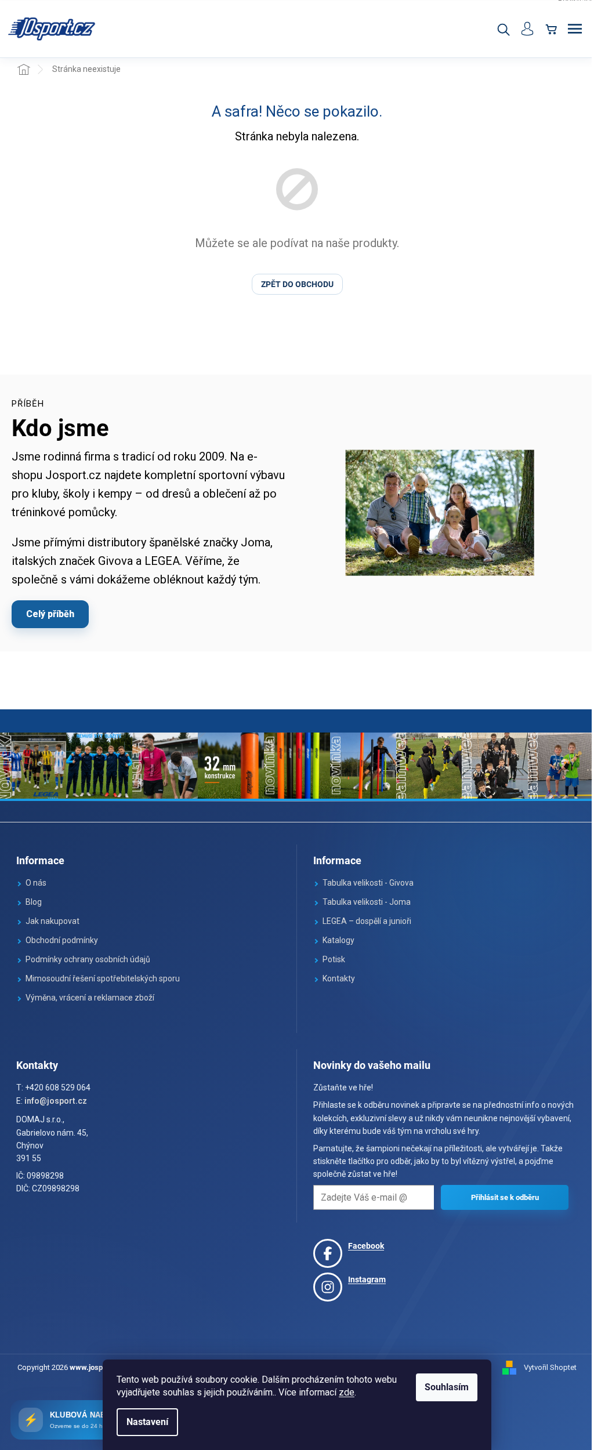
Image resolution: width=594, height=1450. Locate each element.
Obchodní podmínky (62, 940)
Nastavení (147, 1421)
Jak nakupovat (52, 921)
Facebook (366, 1245)
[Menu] (575, 29)
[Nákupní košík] (551, 29)
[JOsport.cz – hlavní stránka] (52, 29)
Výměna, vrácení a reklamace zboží (90, 997)
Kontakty (339, 978)
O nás (36, 882)
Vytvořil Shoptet (550, 1367)
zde (346, 1392)
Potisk (334, 959)
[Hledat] (503, 29)
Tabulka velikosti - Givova (368, 882)
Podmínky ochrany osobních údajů (88, 959)
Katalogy (338, 940)
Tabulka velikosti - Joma (367, 902)
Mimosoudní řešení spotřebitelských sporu (103, 978)
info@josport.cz (55, 1100)
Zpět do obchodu (297, 284)
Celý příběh (50, 613)
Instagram (367, 1279)
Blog (34, 902)
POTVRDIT (504, 1197)
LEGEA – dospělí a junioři (367, 921)
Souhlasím (447, 1387)
